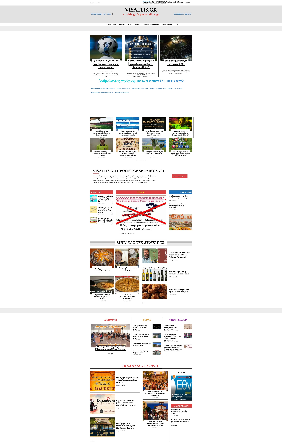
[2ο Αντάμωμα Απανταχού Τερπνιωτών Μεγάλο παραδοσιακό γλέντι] (154, 124)
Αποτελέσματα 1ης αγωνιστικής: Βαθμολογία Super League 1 (101, 133)
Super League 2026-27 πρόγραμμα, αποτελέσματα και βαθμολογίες (180, 153)
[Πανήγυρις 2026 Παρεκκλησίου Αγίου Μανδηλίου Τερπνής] (102, 427)
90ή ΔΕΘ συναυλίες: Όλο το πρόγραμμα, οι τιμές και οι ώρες (180, 421)
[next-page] (93, 228)
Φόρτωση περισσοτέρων (140, 160)
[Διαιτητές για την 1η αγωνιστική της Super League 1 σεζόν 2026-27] (180, 124)
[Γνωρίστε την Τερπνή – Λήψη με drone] (157, 352)
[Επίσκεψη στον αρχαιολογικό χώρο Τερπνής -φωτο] (188, 326)
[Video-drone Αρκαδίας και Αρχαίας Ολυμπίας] (157, 344)
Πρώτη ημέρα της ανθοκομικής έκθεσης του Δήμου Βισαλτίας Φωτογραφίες (172, 337)
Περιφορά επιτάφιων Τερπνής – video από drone (140, 327)
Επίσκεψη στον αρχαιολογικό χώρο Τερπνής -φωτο (170, 327)
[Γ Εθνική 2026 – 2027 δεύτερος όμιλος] (181, 388)
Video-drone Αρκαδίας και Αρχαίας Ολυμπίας (142, 344)
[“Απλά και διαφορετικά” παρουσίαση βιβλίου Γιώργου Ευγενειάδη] (154, 255)
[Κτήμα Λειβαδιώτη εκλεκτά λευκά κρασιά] (154, 273)
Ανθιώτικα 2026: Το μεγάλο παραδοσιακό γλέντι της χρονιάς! (180, 197)
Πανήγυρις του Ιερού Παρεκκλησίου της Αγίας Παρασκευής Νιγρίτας (155, 423)
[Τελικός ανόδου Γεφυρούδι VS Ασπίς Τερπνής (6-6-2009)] (93, 220)
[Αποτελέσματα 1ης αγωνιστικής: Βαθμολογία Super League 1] (101, 124)
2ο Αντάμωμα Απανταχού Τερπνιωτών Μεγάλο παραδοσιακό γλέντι (154, 133)
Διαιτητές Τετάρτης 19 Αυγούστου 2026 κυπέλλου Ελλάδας (101, 153)
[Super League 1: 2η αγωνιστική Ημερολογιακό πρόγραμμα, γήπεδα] (127, 124)
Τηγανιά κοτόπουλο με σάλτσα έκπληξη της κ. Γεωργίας (102, 296)
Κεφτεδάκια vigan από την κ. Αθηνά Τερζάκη (179, 290)
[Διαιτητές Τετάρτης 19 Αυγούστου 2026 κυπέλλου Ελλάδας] (101, 145)
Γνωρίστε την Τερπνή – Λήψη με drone (141, 352)
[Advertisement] (141, 107)
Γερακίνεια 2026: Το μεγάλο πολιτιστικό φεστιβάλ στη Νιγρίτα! (126, 402)
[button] (177, 24)
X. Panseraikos (101, 71)
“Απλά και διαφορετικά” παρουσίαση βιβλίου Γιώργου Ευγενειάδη (180, 254)
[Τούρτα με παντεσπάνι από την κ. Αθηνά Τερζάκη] (102, 258)
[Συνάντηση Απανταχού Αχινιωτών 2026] (176, 48)
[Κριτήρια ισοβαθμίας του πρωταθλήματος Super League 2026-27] (141, 48)
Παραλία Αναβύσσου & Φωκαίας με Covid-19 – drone (141, 336)
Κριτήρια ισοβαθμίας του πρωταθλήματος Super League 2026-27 (141, 63)
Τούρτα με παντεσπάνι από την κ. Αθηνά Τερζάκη (102, 269)
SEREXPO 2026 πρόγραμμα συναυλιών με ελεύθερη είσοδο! (180, 411)
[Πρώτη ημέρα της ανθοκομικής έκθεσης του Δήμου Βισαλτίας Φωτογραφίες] (188, 335)
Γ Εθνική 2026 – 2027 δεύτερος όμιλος (180, 396)
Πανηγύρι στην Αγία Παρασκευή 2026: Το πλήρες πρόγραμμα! (155, 393)
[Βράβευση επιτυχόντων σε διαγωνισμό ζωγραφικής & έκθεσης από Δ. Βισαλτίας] (188, 346)
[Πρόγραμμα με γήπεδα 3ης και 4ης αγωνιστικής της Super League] (106, 48)
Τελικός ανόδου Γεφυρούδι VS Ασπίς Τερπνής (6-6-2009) (105, 220)
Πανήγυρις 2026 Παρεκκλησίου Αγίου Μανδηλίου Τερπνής (125, 425)
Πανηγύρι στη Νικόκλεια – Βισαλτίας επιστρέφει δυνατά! (127, 380)
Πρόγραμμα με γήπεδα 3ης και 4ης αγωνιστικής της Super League (105, 63)
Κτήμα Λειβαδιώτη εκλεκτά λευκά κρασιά (179, 272)
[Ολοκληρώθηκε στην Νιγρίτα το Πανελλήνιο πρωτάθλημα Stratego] (110, 335)
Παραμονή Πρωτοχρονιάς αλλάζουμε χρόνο (127, 269)
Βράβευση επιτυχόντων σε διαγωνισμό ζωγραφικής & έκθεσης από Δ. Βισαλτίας (173, 347)
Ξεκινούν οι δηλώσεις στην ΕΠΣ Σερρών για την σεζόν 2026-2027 (105, 198)
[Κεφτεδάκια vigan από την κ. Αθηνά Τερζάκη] (154, 291)
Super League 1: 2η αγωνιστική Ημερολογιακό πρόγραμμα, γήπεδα (128, 133)
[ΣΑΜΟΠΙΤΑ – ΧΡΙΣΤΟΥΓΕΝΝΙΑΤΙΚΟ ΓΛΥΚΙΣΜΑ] (127, 285)
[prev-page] (91, 228)
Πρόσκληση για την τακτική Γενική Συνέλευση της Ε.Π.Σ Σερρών (105, 209)
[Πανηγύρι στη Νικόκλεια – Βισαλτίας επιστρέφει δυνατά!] (102, 381)
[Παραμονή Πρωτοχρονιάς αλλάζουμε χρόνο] (127, 258)
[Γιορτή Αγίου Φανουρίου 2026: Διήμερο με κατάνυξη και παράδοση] (127, 145)
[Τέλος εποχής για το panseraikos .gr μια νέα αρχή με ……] (141, 210)
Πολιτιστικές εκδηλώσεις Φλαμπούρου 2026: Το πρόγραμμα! (177, 205)
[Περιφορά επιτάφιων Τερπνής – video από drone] (157, 326)
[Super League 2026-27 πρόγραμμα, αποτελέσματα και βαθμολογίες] (180, 145)
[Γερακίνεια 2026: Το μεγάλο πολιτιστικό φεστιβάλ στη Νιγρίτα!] (102, 404)
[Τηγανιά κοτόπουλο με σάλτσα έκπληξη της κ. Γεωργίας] (102, 285)
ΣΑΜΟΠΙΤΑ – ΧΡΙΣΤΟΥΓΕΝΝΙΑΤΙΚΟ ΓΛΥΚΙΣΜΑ (127, 296)
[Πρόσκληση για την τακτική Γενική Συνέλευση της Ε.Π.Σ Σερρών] (93, 209)
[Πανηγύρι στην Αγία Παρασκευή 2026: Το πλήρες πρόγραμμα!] (155, 381)
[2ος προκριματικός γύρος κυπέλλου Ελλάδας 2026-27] (154, 145)
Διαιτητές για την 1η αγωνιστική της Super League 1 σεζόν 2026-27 (180, 133)
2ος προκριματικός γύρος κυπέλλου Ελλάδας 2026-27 (154, 153)
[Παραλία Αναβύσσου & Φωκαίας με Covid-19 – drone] (157, 335)
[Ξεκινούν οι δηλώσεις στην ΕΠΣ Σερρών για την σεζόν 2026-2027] (93, 198)
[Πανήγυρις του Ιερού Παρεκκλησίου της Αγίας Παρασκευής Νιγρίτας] (155, 411)
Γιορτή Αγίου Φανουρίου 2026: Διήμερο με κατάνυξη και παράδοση (127, 153)
